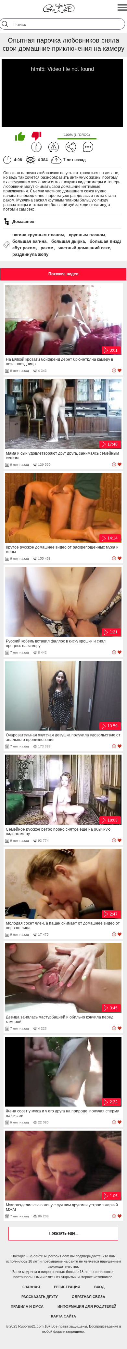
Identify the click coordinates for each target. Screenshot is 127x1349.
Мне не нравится (36, 136)
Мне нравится (20, 136)
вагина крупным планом (38, 234)
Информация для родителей (86, 1306)
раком (47, 247)
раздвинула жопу (30, 254)
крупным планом (87, 234)
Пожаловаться (53, 146)
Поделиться (71, 146)
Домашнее (23, 221)
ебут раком (24, 247)
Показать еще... (63, 1233)
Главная (31, 1287)
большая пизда (106, 241)
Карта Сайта (63, 1316)
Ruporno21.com (56, 1256)
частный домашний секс (84, 247)
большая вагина (29, 241)
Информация (36, 146)
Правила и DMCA (27, 1306)
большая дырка (68, 241)
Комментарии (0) (88, 146)
